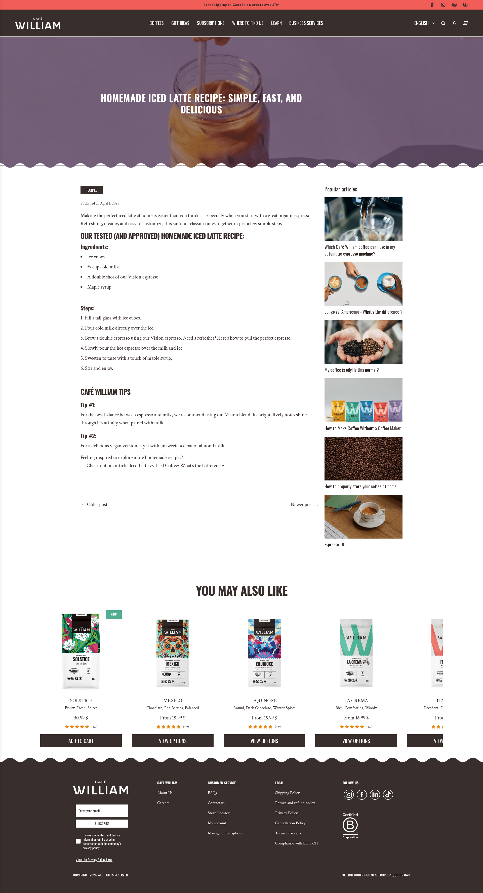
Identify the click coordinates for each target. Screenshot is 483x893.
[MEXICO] (172, 651)
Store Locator (219, 813)
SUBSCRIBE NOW (241, 125)
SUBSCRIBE (102, 823)
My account (217, 823)
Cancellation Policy (290, 823)
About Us (165, 793)
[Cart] (465, 23)
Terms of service (288, 833)
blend (244, 415)
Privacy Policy (286, 813)
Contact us (216, 803)
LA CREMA (356, 701)
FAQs (212, 793)
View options (173, 741)
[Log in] (454, 23)
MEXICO (172, 701)
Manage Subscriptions (225, 833)
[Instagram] (443, 4)
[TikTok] (465, 4)
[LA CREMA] (356, 651)
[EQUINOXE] (264, 651)
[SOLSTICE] (81, 651)
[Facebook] (432, 4)
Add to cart (81, 741)
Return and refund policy (295, 803)
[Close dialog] (312, 10)
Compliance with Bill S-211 (296, 843)
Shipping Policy (287, 793)
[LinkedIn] (454, 4)
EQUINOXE (264, 701)
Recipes (92, 190)
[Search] (443, 23)
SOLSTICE (81, 701)
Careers (163, 803)
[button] (45, 678)
